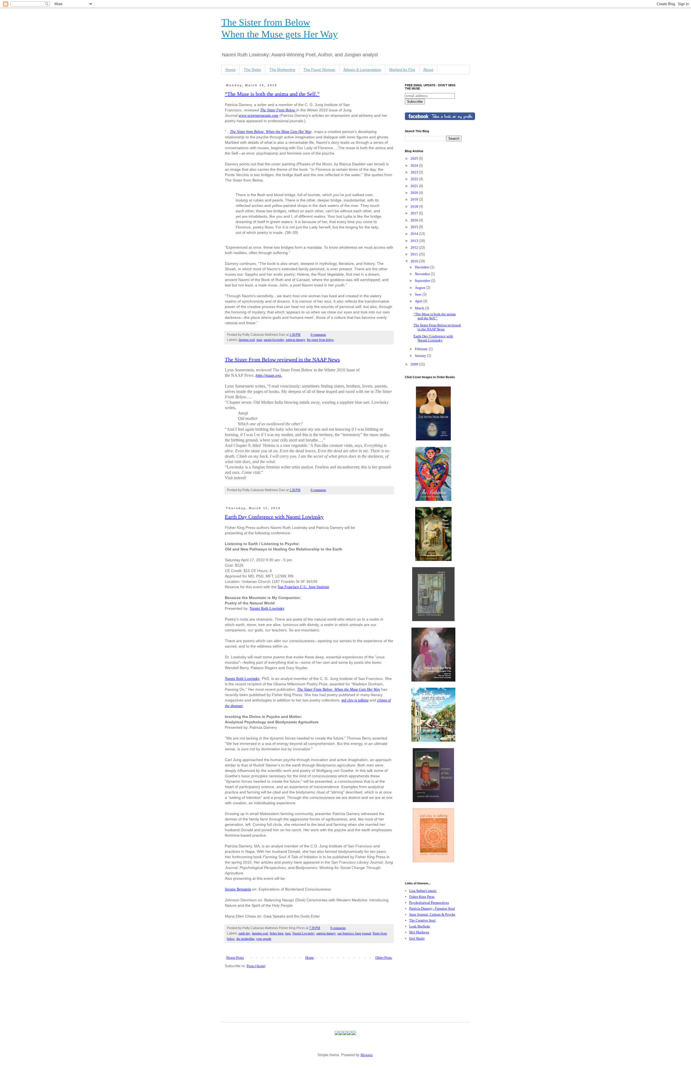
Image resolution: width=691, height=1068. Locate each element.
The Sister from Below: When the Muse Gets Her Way (270, 131)
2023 (415, 172)
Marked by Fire (402, 69)
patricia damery (295, 340)
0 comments (318, 335)
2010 (415, 261)
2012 (415, 247)
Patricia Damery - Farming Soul (432, 908)
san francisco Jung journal (354, 933)
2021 (415, 186)
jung (259, 340)
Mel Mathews (419, 932)
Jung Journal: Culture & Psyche (432, 914)
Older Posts (383, 958)
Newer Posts (235, 958)
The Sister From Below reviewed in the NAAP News (282, 359)
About (428, 69)
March (420, 308)
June (418, 294)
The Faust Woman (319, 69)
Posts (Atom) (256, 966)
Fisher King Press (421, 897)
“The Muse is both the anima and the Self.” (272, 94)
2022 (415, 179)
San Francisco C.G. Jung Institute (303, 587)
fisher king (276, 933)
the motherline (245, 939)
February (422, 349)
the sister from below (320, 340)
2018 (415, 206)
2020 (415, 193)
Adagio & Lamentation (362, 69)
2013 (415, 241)
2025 (415, 158)
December (422, 267)
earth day (244, 933)
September (423, 281)
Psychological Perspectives (429, 903)
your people (263, 939)
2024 (415, 165)
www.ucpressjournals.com (258, 115)
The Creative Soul (422, 920)
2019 (415, 199)
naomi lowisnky (274, 340)
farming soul (247, 340)
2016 (415, 220)
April (419, 301)
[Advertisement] (432, 976)
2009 (415, 364)
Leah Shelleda (419, 926)
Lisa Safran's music (423, 891)
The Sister (252, 69)
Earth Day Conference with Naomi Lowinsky (274, 517)
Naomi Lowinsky (303, 933)
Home (230, 69)
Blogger (366, 1055)
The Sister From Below (277, 110)
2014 (415, 234)
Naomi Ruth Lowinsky (267, 608)
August (420, 288)
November (423, 274)
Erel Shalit (417, 938)
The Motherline (282, 69)
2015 (415, 227)
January (421, 356)
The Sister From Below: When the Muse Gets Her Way (338, 689)
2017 (415, 213)
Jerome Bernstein (238, 889)
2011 (415, 254)
